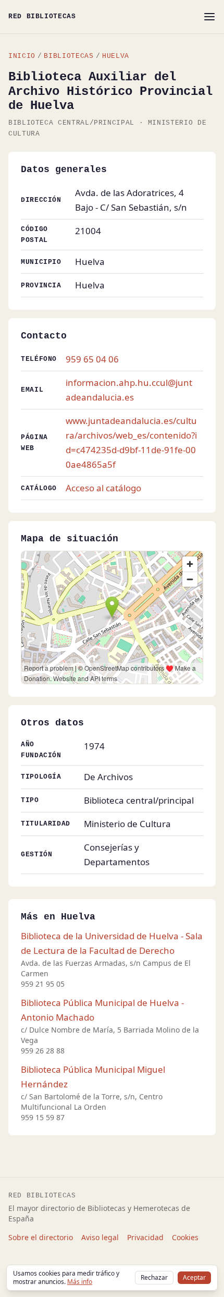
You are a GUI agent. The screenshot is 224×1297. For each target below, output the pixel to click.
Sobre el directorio (40, 1237)
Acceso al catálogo (103, 488)
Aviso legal (100, 1237)
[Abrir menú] (209, 16)
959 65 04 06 (92, 359)
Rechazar (154, 1277)
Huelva (115, 56)
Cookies (185, 1237)
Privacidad (145, 1237)
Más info (79, 1281)
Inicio (21, 56)
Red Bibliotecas (42, 16)
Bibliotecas (68, 56)
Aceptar (194, 1277)
